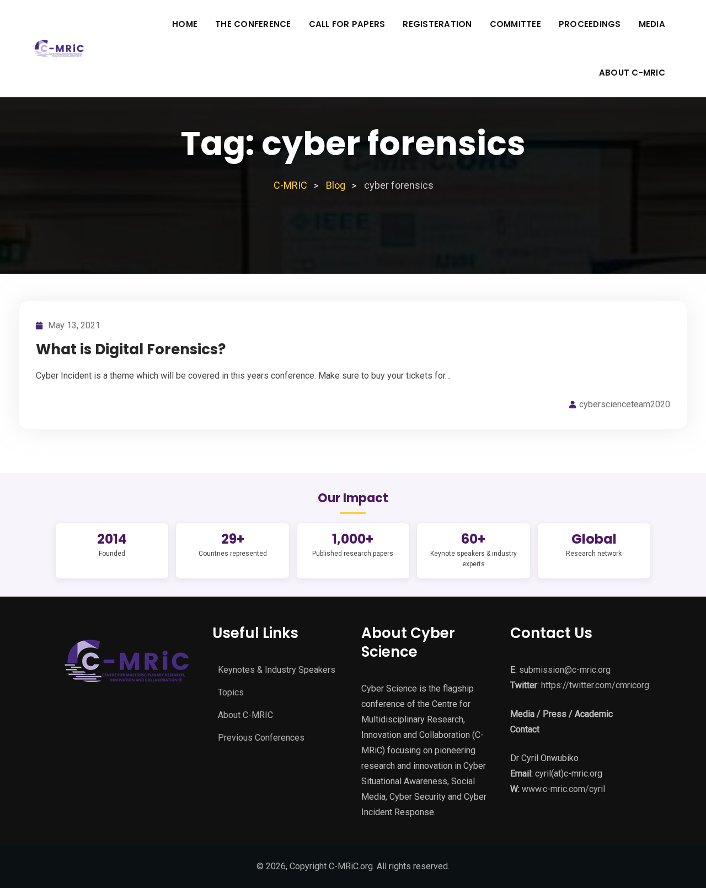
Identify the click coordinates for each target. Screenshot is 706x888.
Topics (231, 692)
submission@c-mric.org (565, 669)
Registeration (437, 24)
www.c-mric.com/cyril (563, 789)
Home (184, 24)
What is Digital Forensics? (131, 349)
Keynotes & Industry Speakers (276, 669)
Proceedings (590, 24)
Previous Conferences (261, 737)
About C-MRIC (632, 72)
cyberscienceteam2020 (624, 404)
